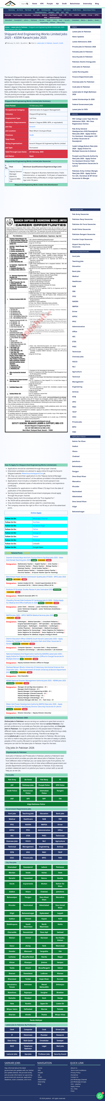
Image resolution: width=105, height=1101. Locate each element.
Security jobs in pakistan (82, 57)
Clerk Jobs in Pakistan (81, 67)
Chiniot (28, 919)
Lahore (26, 20)
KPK (42, 3)
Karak (97, 20)
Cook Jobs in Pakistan (81, 87)
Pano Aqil (44, 932)
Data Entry (12, 1040)
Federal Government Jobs (82, 104)
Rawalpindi (18, 20)
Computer (28, 1029)
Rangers (51, 12)
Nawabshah (28, 932)
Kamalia (12, 998)
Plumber (44, 1035)
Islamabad (8, 20)
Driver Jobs (60, 1029)
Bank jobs (36, 15)
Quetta (90, 20)
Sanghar (44, 992)
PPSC (45, 17)
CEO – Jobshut (76, 1084)
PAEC (44, 852)
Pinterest (36, 540)
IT (12, 1035)
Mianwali (28, 951)
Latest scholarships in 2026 (83, 99)
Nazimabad (28, 905)
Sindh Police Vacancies (81, 229)
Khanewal (12, 979)
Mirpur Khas (60, 1015)
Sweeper (60, 1040)
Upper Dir (44, 1003)
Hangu (60, 998)
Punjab (50, 3)
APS (62, 12)
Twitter (35, 536)
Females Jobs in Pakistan (82, 52)
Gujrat (44, 919)
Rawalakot (28, 973)
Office (60, 830)
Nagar (60, 957)
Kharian (12, 1015)
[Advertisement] (36, 60)
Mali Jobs (60, 1046)
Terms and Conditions (78, 1070)
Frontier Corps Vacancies (82, 239)
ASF (38, 10)
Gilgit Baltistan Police (36, 804)
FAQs (72, 1091)
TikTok (35, 529)
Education (27, 15)
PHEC (44, 836)
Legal (44, 1046)
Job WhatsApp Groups (78, 1082)
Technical (12, 847)
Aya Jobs (28, 1054)
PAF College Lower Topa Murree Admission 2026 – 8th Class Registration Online (85, 121)
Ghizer (12, 962)
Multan (52, 23)
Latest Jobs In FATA (80, 109)
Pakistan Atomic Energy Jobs (84, 62)
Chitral (28, 938)
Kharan (60, 973)
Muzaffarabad (28, 957)
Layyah (60, 913)
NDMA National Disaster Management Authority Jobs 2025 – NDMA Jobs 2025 (36, 680)
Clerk (12, 1029)
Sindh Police (77, 10)
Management (28, 847)
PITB (12, 852)
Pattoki (60, 1009)
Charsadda (12, 932)
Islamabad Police (40, 12)
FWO (60, 858)
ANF (57, 12)
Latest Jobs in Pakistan (19, 27)
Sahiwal (60, 932)
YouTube (36, 522)
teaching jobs (17, 15)
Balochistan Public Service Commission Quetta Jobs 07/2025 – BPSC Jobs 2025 (36, 577)
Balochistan (75, 3)
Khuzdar (12, 905)
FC (34, 10)
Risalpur (28, 998)
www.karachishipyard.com (32, 473)
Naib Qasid (28, 1040)
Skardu (44, 957)
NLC (44, 841)
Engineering (44, 847)
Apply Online (75, 1086)
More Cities (61, 23)
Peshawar (34, 20)
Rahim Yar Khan (79, 441)
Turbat (28, 979)
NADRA (76, 15)
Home (34, 3)
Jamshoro (60, 892)
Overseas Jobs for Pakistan (83, 82)
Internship (87, 3)
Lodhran (44, 973)
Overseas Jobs (12, 841)
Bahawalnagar (28, 913)
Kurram (60, 979)
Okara (28, 892)
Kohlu (60, 924)
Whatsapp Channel (40, 518)
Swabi (49, 20)
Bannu (83, 20)
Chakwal (44, 892)
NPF (67, 12)
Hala (12, 1003)
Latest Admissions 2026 (81, 42)
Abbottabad (44, 905)
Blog (97, 3)
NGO (12, 1046)
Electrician (28, 1035)
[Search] (27, 3)
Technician (60, 836)
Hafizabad (28, 1009)
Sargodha (44, 951)
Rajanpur (28, 992)
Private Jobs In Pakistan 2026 (84, 47)
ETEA (28, 836)
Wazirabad (60, 946)
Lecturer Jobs (12, 1054)
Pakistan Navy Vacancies (82, 219)
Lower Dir (60, 1003)
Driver (90, 15)
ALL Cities (74, 1089)
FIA (60, 799)
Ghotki (28, 1015)
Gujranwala (44, 23)
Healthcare (53, 15)
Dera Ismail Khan (79, 501)
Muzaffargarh (44, 968)
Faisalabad (75, 20)
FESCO (28, 841)
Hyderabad (44, 913)
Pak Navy (28, 10)
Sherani (12, 973)
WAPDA (83, 15)
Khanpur (28, 962)
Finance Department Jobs (82, 77)
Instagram (37, 533)
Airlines (60, 847)
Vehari (60, 968)
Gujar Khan (44, 979)
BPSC (44, 858)
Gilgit (12, 913)
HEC (12, 836)
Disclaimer (74, 1075)
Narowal (44, 938)
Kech (44, 998)
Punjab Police (57, 10)
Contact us (74, 1077)
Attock (28, 968)
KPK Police (67, 10)
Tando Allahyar (36, 1020)
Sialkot (12, 892)
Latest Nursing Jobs (80, 72)
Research (60, 1035)
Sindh (64, 3)
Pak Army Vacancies (80, 214)
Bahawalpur (12, 897)
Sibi (60, 951)
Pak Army (11, 10)
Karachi (67, 20)
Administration (54, 17)
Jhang (28, 946)
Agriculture (60, 841)
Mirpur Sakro (12, 1009)
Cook (44, 1029)
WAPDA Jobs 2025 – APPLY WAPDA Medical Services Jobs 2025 (29, 615)
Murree (44, 1009)
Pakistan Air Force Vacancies (84, 224)
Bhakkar (60, 992)
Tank (44, 946)
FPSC (70, 15)
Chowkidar (44, 1040)
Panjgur (28, 897)
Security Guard (60, 1054)
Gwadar (12, 951)
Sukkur (12, 919)
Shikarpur (60, 984)
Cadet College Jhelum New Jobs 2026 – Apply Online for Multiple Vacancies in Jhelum (85, 148)
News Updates (78, 37)
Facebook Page (39, 526)
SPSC (28, 852)
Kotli (60, 919)
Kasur (12, 946)
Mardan (42, 20)
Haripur (60, 962)
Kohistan (28, 984)
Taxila (12, 968)
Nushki (28, 1003)
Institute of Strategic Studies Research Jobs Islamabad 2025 (29, 589)
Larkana (12, 957)
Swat (60, 20)
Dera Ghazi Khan (79, 476)
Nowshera (12, 992)
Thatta (44, 1015)
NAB (60, 15)
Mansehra (60, 897)
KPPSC (97, 15)
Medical (44, 15)
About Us (74, 1068)
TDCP (60, 852)
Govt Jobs (8, 15)
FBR (65, 15)
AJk (57, 3)
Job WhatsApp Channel (79, 1079)
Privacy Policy (75, 1072)
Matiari (12, 938)
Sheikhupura (12, 924)
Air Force (20, 10)
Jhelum (44, 962)
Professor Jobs (44, 1054)
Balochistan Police (89, 10)
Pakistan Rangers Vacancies (83, 234)
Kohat (55, 20)
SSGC (12, 858)
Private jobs (28, 858)
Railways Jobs (46, 10)
